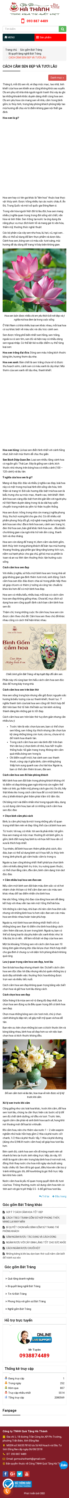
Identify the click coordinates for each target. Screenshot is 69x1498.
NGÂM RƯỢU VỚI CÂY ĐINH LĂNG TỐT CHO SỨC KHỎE (36, 1242)
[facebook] (5, 1474)
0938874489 (34, 1355)
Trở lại (45, 1196)
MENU (11, 37)
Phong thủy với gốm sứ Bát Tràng (27, 1301)
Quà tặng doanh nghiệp (21, 1278)
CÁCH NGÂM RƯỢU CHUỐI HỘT (23, 1248)
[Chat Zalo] (63, 1465)
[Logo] (34, 8)
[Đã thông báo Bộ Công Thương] (17, 1483)
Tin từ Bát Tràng (17, 1293)
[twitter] (19, 1474)
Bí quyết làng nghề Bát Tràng (25, 53)
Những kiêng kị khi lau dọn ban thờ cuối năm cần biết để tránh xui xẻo (34, 1255)
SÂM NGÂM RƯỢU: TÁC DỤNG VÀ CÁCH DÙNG (31, 1236)
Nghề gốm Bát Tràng (19, 1309)
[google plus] (12, 1474)
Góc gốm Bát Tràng (31, 49)
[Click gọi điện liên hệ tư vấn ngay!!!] (7, 1491)
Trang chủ (11, 49)
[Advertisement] (34, 157)
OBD (42, 1493)
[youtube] (27, 1474)
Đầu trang (60, 1196)
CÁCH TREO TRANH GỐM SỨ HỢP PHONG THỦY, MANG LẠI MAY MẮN (31, 1219)
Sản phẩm (45, 37)
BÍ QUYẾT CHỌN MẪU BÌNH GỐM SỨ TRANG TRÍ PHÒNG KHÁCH (31, 1229)
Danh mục (57, 77)
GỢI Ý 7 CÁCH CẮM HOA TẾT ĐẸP (24, 1212)
